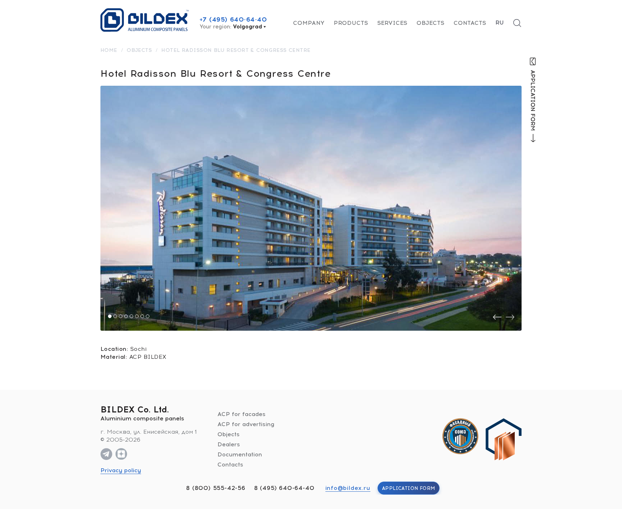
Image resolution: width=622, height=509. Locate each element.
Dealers (228, 444)
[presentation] (497, 317)
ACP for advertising (245, 424)
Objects (430, 22)
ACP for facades (241, 414)
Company (308, 22)
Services (392, 22)
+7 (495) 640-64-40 (233, 19)
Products (351, 22)
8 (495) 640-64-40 (284, 488)
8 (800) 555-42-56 (215, 488)
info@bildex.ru (347, 488)
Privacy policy (120, 470)
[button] (110, 316)
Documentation (239, 454)
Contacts (470, 22)
